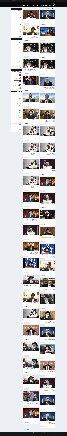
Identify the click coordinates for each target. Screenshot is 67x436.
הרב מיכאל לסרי (32, 104)
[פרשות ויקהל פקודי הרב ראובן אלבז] (47, 315)
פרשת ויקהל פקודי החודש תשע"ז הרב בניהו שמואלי (31, 69)
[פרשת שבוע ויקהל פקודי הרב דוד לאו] (31, 114)
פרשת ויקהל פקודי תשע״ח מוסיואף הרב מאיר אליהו (48, 271)
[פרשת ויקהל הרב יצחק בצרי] (47, 349)
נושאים (46, 5)
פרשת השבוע (50, 5)
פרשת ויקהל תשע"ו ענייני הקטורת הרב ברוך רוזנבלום (48, 203)
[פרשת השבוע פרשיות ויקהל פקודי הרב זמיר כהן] (47, 400)
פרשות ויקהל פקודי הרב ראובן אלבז (50, 321)
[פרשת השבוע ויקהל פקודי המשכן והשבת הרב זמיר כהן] (47, 14)
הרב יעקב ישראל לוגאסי (18, 105)
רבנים (27, 5)
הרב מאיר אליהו (36, 37)
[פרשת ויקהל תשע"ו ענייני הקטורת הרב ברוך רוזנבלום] (47, 198)
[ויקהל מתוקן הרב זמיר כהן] (47, 416)
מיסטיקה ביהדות (19, 56)
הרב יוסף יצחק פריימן (53, 38)
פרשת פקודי (32, 37)
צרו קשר (55, 434)
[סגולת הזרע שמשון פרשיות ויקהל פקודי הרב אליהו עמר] (47, 214)
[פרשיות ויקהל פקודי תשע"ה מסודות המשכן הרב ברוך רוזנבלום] (47, 164)
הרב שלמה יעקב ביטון (50, 256)
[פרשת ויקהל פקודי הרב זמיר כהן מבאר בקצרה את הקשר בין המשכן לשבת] (47, 332)
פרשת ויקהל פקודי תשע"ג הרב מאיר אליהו (32, 302)
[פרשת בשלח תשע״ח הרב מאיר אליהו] (20, 88)
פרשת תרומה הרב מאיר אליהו (16, 77)
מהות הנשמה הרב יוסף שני (16, 84)
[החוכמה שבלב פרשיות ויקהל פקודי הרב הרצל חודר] (47, 181)
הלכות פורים (48, 433)
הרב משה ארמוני (19, 110)
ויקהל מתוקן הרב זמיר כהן (51, 422)
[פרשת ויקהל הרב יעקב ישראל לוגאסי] (31, 379)
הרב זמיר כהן (53, 339)
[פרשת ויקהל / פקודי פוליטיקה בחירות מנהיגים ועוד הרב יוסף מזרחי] (31, 80)
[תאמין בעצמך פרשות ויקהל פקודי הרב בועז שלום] (31, 330)
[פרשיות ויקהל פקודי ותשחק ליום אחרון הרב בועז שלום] (47, 365)
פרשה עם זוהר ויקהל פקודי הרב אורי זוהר (49, 304)
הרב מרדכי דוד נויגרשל (18, 117)
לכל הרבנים (20, 131)
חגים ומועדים (37, 5)
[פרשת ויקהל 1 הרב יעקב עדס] (31, 180)
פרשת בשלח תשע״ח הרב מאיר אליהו (15, 88)
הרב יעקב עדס (37, 154)
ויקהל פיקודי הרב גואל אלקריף (34, 252)
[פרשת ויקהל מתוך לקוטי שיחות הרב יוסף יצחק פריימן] (47, 31)
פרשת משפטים (19, 22)
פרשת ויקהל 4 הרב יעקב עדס (34, 153)
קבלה (30, 5)
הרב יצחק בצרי (19, 108)
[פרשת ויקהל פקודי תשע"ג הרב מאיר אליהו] (31, 297)
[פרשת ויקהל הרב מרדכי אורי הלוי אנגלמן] (31, 14)
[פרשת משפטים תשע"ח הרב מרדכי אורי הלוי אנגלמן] (20, 81)
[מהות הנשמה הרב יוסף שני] (20, 85)
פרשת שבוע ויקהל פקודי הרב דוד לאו (33, 119)
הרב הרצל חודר (34, 220)
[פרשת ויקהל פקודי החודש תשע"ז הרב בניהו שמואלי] (31, 63)
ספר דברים (20, 36)
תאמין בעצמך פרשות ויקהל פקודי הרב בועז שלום (31, 335)
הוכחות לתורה (19, 54)
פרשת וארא (19, 15)
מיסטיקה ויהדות (17, 85)
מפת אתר (13, 433)
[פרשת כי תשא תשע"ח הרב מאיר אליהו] (20, 72)
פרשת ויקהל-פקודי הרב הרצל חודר (33, 418)
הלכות (33, 5)
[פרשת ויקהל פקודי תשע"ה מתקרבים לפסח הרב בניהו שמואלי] (47, 64)
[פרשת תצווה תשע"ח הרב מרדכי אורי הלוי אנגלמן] (20, 75)
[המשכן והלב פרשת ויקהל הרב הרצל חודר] (31, 213)
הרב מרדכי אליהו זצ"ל (32, 403)
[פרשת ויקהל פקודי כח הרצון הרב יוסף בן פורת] (47, 81)
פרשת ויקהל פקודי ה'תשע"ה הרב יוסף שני (49, 288)
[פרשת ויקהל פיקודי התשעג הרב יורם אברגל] (31, 363)
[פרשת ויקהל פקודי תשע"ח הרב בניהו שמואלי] (47, 48)
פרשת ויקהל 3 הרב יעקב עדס (51, 153)
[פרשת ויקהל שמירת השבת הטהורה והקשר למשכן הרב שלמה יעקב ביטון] (47, 249)
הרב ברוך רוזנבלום (50, 204)
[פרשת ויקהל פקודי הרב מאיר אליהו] (31, 30)
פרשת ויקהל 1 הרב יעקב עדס (34, 186)
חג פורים (20, 40)
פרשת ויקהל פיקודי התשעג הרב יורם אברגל (32, 368)
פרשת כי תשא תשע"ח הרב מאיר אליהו (15, 71)
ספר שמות (20, 12)
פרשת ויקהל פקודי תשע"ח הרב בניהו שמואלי (49, 53)
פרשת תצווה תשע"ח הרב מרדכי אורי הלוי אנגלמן (15, 75)
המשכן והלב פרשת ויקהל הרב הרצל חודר (32, 219)
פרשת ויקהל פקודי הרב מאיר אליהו (33, 36)
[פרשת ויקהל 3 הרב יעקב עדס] (47, 147)
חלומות (37, 433)
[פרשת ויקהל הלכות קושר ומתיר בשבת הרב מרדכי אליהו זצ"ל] (31, 396)
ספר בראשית (19, 10)
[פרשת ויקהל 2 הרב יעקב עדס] (31, 164)
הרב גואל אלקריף (34, 253)
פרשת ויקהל (34, 37)
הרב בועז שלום (32, 336)
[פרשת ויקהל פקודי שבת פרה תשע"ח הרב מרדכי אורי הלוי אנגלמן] (47, 231)
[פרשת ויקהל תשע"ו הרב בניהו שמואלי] (31, 47)
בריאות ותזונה (19, 59)
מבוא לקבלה (30, 433)
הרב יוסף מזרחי (19, 112)
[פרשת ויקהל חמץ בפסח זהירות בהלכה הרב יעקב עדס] (31, 313)
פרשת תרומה (19, 24)
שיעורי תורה (42, 5)
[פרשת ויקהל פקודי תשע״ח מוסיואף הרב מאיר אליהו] (47, 266)
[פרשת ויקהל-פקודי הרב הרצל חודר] (31, 413)
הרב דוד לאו (49, 121)
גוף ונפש (40, 433)
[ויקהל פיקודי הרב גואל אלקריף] (31, 246)
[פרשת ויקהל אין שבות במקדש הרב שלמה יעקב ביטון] (31, 263)
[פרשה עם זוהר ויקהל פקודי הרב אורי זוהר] (47, 299)
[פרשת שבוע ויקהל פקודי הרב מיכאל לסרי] (31, 97)
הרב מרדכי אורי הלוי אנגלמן (18, 96)
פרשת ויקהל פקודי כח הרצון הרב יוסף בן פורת (49, 87)
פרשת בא (20, 17)
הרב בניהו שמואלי (32, 70)
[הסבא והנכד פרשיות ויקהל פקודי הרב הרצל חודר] (31, 197)
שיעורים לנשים (23, 5)
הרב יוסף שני (53, 289)
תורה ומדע (20, 52)
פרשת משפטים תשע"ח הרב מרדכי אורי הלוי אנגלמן (16, 80)
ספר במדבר (20, 34)
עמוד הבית (54, 5)
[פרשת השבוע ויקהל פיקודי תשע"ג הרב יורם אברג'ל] (31, 346)
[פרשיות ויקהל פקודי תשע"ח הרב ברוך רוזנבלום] (31, 230)
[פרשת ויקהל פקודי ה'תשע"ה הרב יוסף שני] (47, 282)
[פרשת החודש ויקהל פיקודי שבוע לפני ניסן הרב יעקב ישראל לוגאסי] (31, 279)
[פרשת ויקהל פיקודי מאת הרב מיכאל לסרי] (47, 98)
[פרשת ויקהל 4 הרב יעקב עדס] (31, 147)
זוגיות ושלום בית (19, 61)
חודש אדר (20, 42)
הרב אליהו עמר (19, 122)
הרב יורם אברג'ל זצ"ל (36, 369)
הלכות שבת (37, 403)
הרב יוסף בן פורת (48, 88)
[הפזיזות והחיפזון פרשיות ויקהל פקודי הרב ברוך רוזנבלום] (47, 383)
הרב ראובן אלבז (48, 322)
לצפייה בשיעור (26, 40)
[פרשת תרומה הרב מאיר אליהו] (20, 78)
